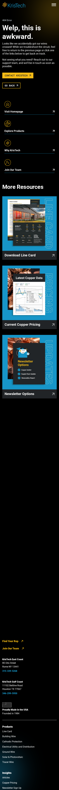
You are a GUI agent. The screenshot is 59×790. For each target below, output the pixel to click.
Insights (6, 772)
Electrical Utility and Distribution (18, 746)
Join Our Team (10, 648)
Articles (6, 777)
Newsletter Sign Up (11, 788)
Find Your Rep (10, 641)
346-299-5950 (9, 693)
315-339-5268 (9, 671)
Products (7, 726)
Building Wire (9, 736)
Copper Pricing (9, 782)
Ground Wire (8, 752)
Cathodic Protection (12, 741)
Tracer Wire (8, 762)
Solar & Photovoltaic (12, 757)
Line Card (7, 731)
